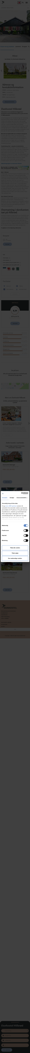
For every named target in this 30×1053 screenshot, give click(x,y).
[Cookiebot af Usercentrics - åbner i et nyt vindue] (21, 493)
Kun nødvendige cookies (15, 558)
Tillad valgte (15, 553)
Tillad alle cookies (15, 547)
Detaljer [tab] (12, 497)
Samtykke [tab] (4, 497)
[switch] (26, 530)
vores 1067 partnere (11, 506)
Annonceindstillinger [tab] (22, 497)
